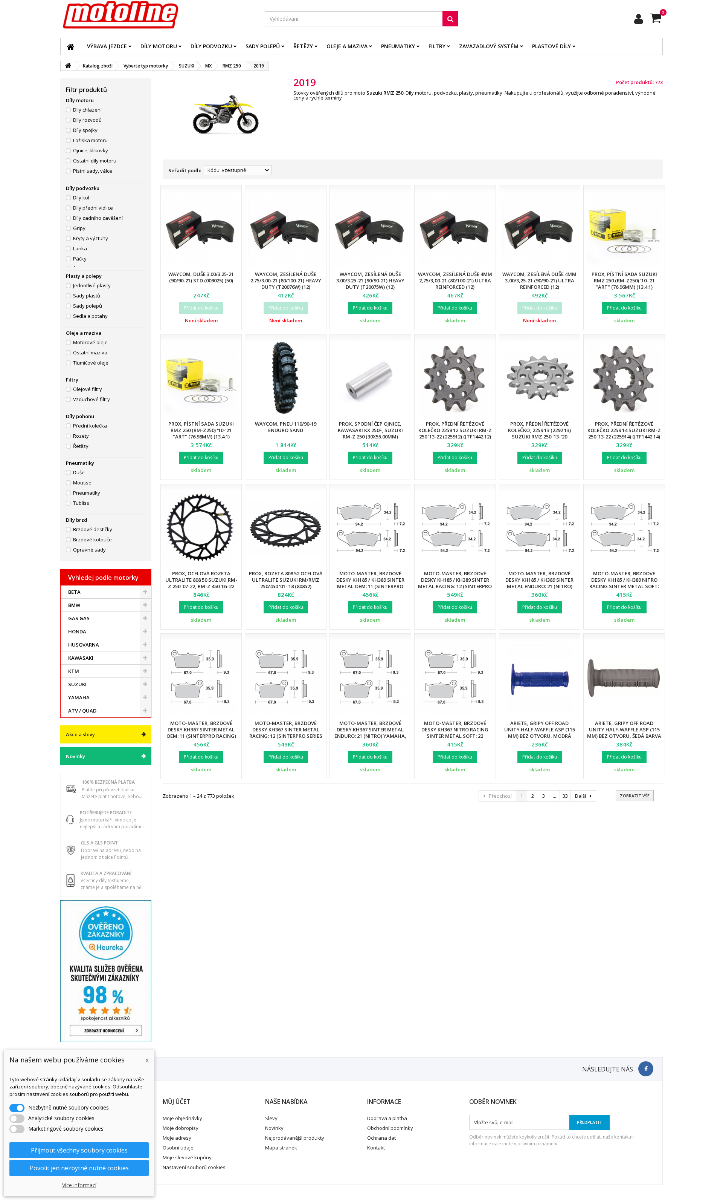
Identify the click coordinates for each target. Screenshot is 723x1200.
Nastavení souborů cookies (194, 1167)
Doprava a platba (387, 1118)
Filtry (437, 46)
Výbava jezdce (107, 46)
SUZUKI (77, 684)
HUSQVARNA (83, 644)
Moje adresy (177, 1137)
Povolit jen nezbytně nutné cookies (79, 1168)
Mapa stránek (281, 1147)
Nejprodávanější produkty (294, 1137)
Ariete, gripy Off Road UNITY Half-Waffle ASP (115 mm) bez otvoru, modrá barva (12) (539, 733)
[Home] (70, 46)
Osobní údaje (178, 1147)
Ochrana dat (381, 1137)
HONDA (77, 631)
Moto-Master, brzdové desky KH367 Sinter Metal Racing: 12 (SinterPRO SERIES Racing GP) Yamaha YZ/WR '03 (285, 736)
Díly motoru (158, 46)
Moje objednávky (182, 1118)
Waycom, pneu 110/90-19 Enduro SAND (285, 427)
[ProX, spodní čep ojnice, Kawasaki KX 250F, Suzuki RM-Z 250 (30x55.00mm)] (370, 378)
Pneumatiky (398, 46)
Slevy (271, 1118)
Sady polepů (263, 46)
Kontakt (376, 1147)
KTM (73, 671)
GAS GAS (79, 618)
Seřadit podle (184, 170)
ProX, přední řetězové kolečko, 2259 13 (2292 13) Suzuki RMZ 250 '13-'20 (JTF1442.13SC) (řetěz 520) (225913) (539, 436)
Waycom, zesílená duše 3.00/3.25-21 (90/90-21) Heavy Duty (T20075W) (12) (370, 280)
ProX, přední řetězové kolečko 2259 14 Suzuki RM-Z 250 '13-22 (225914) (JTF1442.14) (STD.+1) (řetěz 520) (624, 433)
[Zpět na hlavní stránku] (68, 65)
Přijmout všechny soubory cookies (79, 1150)
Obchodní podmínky (390, 1128)
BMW (74, 605)
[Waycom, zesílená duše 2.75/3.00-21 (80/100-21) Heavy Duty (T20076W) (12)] (285, 229)
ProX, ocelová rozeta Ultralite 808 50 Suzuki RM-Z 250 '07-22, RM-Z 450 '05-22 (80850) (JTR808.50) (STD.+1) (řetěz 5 (201, 586)
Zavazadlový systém (489, 46)
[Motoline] (156, 15)
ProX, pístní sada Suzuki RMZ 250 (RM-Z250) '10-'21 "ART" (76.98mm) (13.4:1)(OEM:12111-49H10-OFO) (201, 433)
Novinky (75, 756)
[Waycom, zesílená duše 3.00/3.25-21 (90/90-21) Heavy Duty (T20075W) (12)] (370, 229)
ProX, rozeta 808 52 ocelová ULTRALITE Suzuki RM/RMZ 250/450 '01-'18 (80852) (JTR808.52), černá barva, (286, 583)
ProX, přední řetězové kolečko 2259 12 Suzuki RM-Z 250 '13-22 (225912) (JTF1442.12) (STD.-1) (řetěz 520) (455, 433)
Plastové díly (551, 46)
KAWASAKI (80, 657)
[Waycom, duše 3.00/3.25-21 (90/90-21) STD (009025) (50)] (201, 229)
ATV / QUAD (82, 710)
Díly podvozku (211, 46)
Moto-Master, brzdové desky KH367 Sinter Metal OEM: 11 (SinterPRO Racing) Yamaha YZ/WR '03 (201, 733)
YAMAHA (79, 697)
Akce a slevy (80, 734)
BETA (74, 592)
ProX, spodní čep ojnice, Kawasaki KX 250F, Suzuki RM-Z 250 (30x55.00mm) (370, 430)
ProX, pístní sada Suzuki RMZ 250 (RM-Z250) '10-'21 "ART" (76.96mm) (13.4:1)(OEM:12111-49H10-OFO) (624, 284)
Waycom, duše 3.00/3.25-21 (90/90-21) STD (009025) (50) (201, 277)
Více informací (79, 1185)
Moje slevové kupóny (187, 1157)
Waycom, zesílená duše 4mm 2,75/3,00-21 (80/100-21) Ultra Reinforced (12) (455, 280)
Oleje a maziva (347, 46)
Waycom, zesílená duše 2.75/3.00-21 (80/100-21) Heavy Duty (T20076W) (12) (285, 280)
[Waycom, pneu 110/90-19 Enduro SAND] (285, 378)
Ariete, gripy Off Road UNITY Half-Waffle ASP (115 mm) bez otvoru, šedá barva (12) (624, 733)
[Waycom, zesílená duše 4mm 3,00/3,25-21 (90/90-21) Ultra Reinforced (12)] (539, 229)
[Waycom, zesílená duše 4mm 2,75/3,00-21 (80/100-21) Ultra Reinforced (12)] (455, 229)
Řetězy (303, 46)
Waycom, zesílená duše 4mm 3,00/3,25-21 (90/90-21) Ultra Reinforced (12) (539, 280)
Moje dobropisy (180, 1128)
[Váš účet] (638, 18)
